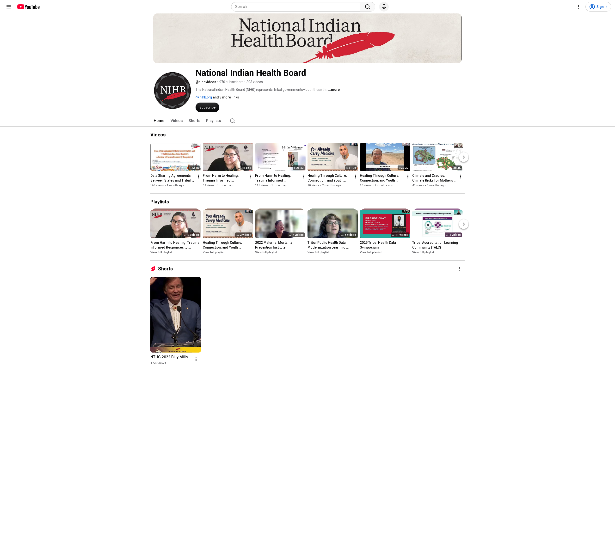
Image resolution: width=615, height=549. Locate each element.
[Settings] (579, 7)
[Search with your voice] (384, 7)
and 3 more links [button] (226, 97)
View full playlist (161, 252)
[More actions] (198, 176)
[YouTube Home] (28, 6)
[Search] (367, 7)
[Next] (463, 157)
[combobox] (297, 7)
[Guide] (9, 7)
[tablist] (307, 121)
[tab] (159, 121)
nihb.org (205, 97)
